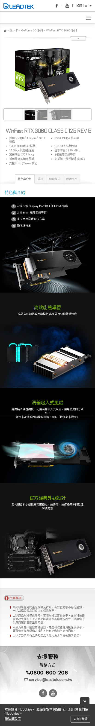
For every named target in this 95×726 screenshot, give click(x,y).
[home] (5, 30)
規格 (40, 179)
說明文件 (71, 179)
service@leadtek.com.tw (50, 679)
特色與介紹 (25, 179)
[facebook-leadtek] (58, 6)
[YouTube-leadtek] (69, 6)
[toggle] (88, 17)
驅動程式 (54, 179)
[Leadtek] (19, 6)
